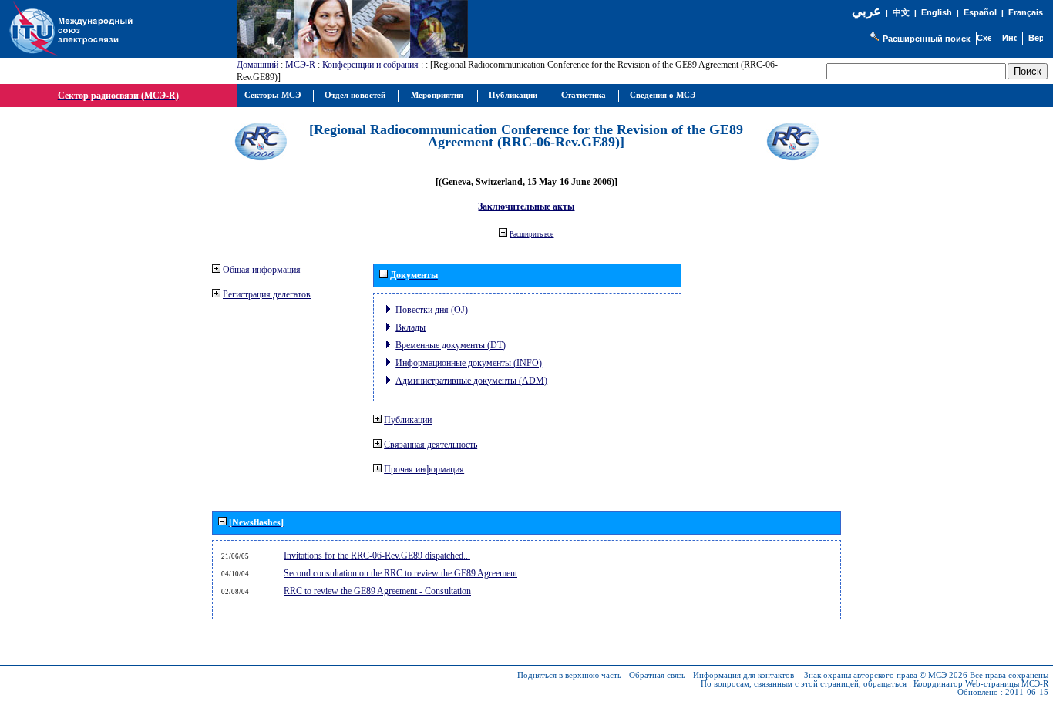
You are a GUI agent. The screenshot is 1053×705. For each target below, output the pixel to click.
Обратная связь (657, 675)
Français (1025, 12)
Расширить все (531, 234)
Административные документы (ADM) (471, 380)
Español (980, 12)
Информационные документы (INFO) (468, 363)
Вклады (410, 327)
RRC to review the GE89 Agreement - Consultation (377, 591)
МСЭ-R (300, 64)
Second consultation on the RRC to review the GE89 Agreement (400, 573)
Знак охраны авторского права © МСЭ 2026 (885, 675)
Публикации (408, 420)
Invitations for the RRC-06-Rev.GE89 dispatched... (377, 555)
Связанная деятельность (430, 444)
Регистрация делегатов (267, 294)
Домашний (257, 64)
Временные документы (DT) (450, 345)
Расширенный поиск (927, 38)
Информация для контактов (743, 675)
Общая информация (262, 269)
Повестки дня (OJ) (431, 309)
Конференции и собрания (370, 64)
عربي (866, 11)
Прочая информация (424, 469)
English (936, 12)
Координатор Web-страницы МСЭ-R (980, 684)
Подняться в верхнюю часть (569, 675)
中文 (901, 12)
